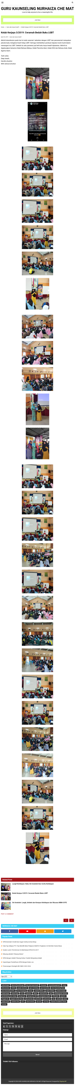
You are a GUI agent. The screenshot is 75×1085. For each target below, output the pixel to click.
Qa (53, 999)
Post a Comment (7, 914)
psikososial (47, 999)
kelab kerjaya (5, 993)
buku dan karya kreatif (15, 37)
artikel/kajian (5, 985)
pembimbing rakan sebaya (9, 996)
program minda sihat (16, 999)
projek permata (28, 999)
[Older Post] (71, 920)
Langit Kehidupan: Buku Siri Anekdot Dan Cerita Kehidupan (33, 884)
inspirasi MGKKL (39, 990)
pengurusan (22, 996)
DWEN (13, 988)
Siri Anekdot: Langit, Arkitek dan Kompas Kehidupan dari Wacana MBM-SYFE (39, 902)
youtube (4, 1004)
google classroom (22, 988)
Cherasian (43, 985)
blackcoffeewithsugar (18, 985)
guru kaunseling (45, 988)
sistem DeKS (5, 1001)
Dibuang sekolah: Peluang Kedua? (13, 954)
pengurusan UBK (32, 996)
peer (51, 993)
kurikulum (28, 993)
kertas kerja (15, 993)
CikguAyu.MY (63, 1081)
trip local (39, 1001)
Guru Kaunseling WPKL (8, 990)
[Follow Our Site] (45, 931)
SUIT (22, 1001)
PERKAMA (55, 996)
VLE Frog (46, 1001)
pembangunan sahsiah (60, 993)
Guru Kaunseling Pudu (58, 988)
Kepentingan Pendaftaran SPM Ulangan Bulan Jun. (18, 962)
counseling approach (54, 985)
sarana (65, 999)
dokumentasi (5, 988)
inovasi (30, 990)
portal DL (63, 996)
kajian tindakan (50, 990)
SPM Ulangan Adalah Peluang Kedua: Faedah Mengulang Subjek (22, 958)
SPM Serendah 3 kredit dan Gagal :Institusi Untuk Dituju (19, 942)
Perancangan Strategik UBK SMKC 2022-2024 (17, 966)
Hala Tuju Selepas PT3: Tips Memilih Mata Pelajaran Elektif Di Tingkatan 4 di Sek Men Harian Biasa (32, 946)
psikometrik (38, 999)
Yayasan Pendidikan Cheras (58, 1001)
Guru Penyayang (21, 990)
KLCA (22, 993)
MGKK (35, 993)
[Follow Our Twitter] (62, 931)
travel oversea (30, 1001)
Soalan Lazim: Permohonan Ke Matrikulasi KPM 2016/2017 (21, 950)
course (64, 985)
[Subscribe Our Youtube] (27, 931)
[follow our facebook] (9, 931)
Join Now (37, 20)
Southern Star (15, 1001)
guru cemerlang (34, 988)
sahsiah (59, 999)
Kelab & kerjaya (61, 990)
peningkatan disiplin (44, 996)
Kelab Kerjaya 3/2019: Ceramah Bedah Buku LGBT (30, 893)
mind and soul (43, 993)
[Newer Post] (65, 920)
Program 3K (5, 999)
